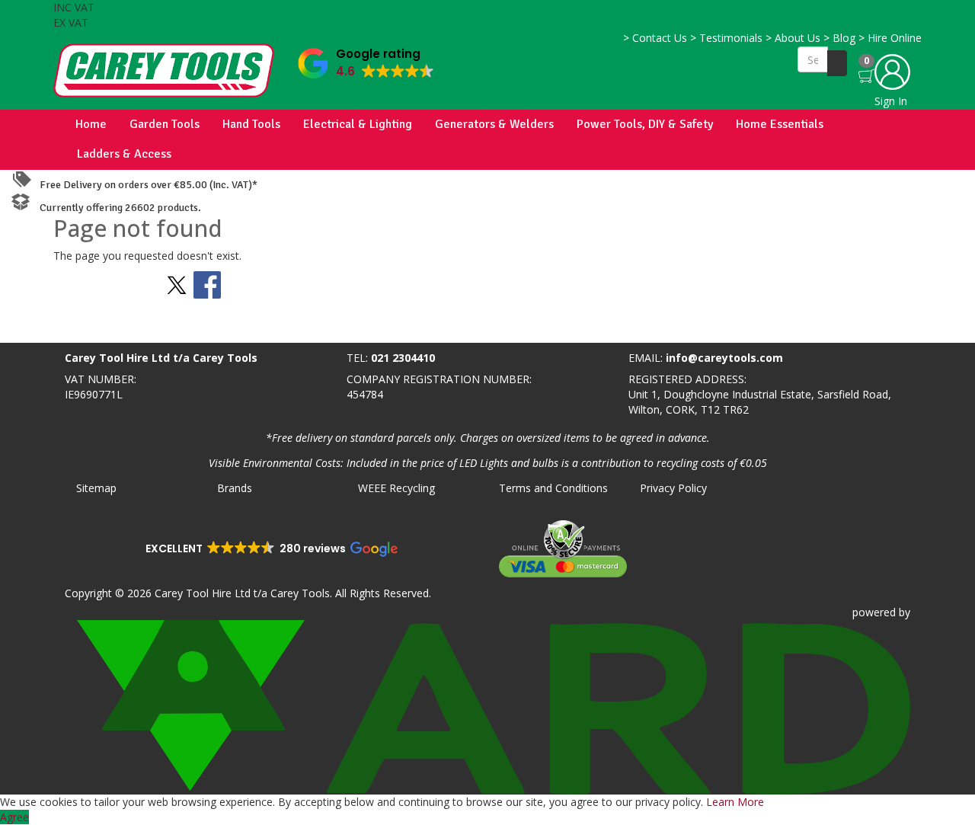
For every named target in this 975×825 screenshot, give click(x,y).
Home (91, 124)
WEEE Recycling (396, 488)
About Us (793, 37)
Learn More (735, 802)
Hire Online (890, 37)
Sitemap (96, 488)
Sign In (890, 101)
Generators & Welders (494, 124)
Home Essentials (779, 124)
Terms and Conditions (553, 488)
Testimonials (726, 37)
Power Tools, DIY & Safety (645, 124)
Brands (234, 488)
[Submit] (837, 63)
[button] (366, 60)
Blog (839, 37)
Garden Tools (164, 124)
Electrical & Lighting (357, 124)
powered (874, 612)
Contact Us (655, 37)
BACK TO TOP (40, 328)
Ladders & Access (124, 153)
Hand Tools (251, 124)
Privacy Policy (673, 488)
